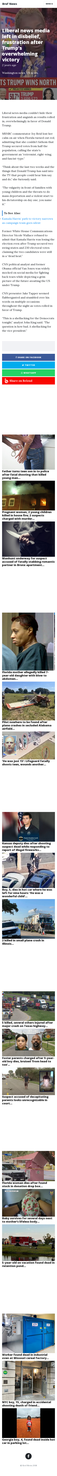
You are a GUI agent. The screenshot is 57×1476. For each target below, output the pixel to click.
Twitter (29, 365)
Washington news (13, 73)
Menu (48, 4)
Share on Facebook (29, 357)
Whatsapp (29, 372)
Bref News (9, 4)
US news (32, 73)
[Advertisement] (28, 412)
